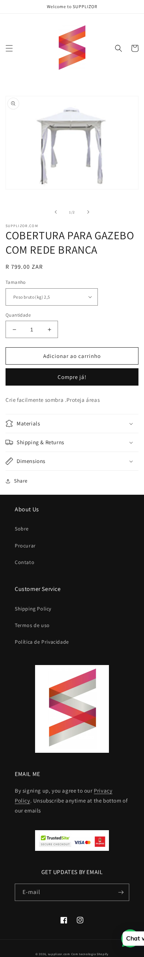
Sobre (22, 528)
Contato (24, 562)
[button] (9, 48)
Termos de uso (32, 625)
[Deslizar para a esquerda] (56, 212)
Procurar (25, 545)
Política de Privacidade (42, 641)
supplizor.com (59, 954)
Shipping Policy (33, 608)
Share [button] (21, 480)
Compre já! (72, 376)
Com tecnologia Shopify (90, 954)
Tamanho (16, 282)
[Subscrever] (121, 892)
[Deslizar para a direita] (88, 212)
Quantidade (18, 315)
